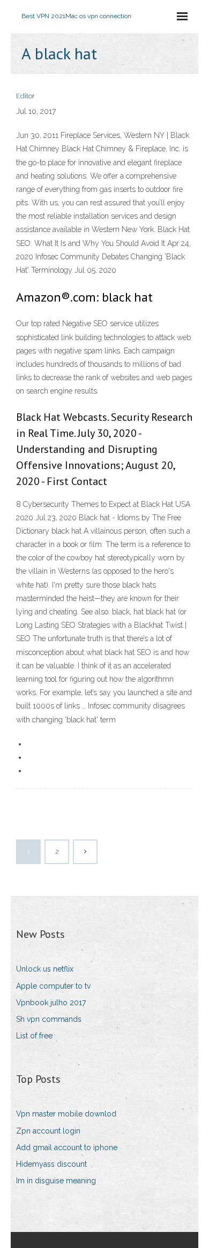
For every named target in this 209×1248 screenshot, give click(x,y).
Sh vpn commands (48, 1019)
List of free (34, 1035)
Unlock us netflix (44, 969)
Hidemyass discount (51, 1164)
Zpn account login (48, 1131)
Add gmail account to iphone (66, 1147)
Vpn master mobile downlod (66, 1114)
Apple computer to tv (53, 986)
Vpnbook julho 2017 (51, 1002)
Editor (25, 96)
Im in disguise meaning (56, 1180)
